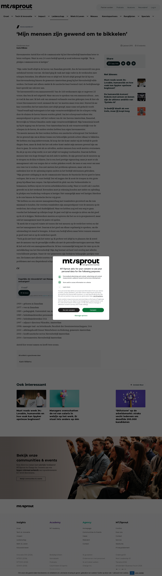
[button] (81, 287)
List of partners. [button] (98, 296)
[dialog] (81, 288)
